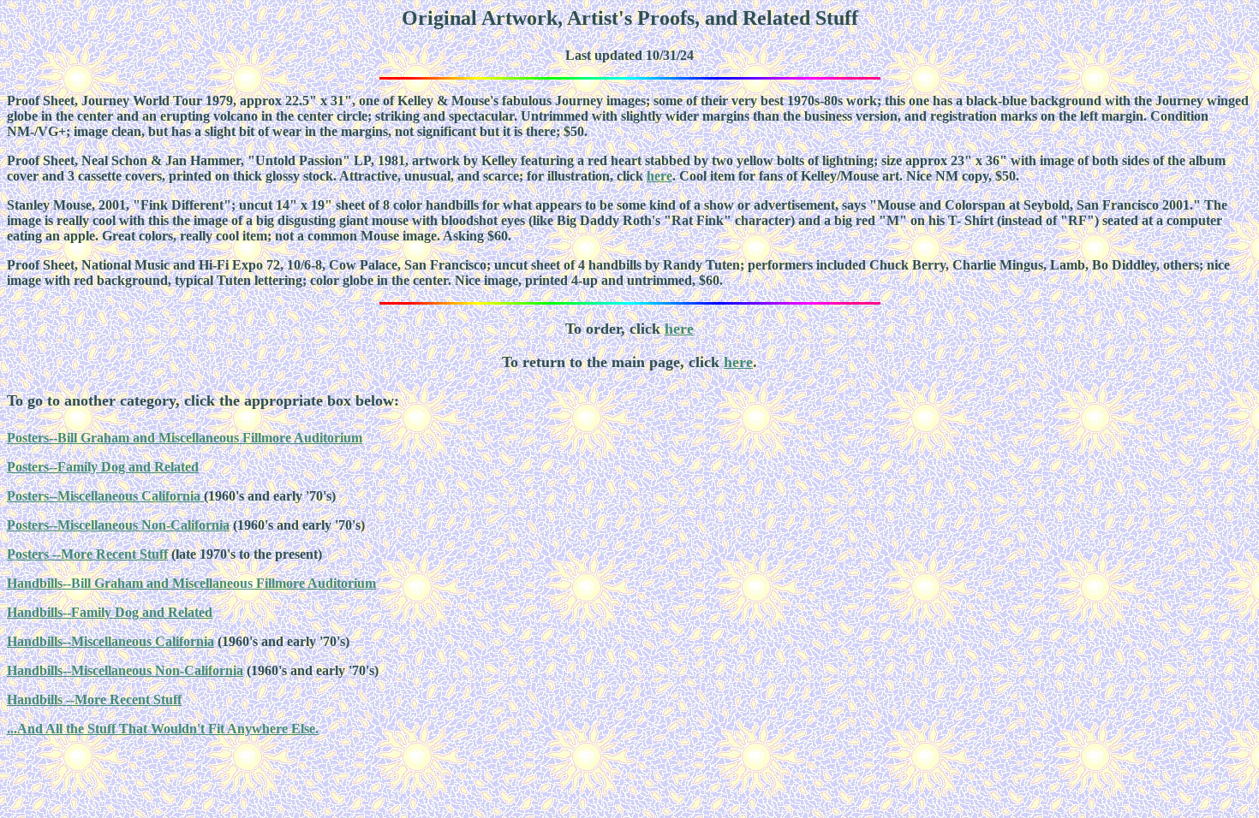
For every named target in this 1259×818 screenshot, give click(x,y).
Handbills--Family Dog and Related (109, 612)
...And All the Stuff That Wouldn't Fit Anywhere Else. (163, 728)
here (659, 176)
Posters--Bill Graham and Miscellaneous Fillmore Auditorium (184, 437)
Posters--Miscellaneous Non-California (118, 525)
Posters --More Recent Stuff (87, 554)
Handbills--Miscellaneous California (110, 641)
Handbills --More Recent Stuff (94, 699)
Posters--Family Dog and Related (103, 466)
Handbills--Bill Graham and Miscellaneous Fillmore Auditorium (191, 583)
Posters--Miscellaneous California (105, 496)
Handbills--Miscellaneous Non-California (125, 670)
